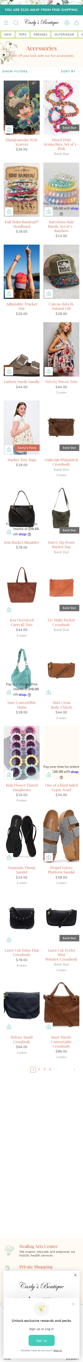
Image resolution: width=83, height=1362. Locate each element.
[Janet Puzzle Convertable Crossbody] (61, 1005)
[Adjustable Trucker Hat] (22, 272)
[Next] (65, 1069)
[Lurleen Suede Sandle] (22, 349)
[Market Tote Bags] (22, 427)
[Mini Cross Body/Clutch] (61, 670)
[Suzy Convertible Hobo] (22, 670)
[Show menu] (6, 22)
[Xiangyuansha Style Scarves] (22, 107)
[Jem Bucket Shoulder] (22, 510)
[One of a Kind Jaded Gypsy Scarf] (61, 753)
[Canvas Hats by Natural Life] (61, 272)
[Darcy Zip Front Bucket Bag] (61, 510)
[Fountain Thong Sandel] (22, 835)
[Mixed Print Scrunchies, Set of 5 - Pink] (61, 107)
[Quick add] (9, 129)
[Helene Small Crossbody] (22, 1005)
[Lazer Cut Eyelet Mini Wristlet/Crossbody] (61, 918)
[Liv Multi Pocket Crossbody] (61, 588)
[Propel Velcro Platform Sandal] (61, 835)
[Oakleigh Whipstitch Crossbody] (61, 427)
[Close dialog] (75, 1275)
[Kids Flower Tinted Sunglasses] (22, 753)
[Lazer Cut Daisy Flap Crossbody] (22, 918)
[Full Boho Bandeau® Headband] (22, 190)
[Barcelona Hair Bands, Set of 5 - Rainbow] (61, 190)
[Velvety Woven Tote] (61, 349)
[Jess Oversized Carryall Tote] (22, 588)
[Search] (16, 22)
